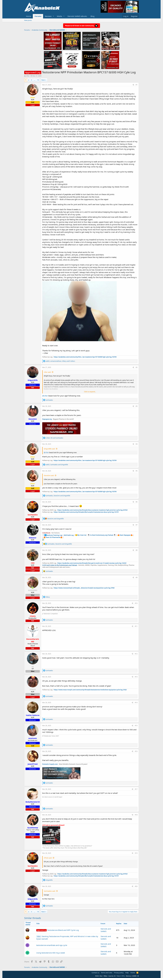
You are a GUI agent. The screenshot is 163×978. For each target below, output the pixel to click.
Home (28, 16)
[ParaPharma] (110, 60)
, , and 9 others (60, 361)
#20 (136, 886)
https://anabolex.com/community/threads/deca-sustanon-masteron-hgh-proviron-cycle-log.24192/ (92, 510)
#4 (136, 444)
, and (56, 465)
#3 (136, 406)
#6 (136, 502)
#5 (136, 471)
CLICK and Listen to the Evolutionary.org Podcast (59, 565)
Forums (38, 16)
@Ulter (45, 395)
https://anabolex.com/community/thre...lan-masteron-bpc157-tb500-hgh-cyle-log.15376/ (85, 357)
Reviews (48, 16)
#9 (136, 577)
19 (38, 80)
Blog (92, 16)
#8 (136, 550)
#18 (136, 815)
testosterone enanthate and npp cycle (51, 945)
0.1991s (122, 976)
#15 (136, 726)
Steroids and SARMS (106, 930)
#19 (136, 853)
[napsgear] (53, 41)
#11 (136, 626)
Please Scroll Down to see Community (79, 26)
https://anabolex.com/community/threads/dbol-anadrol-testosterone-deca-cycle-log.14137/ (86, 512)
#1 (136, 85)
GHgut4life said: (49, 449)
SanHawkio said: (49, 891)
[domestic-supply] (91, 41)
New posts (28, 20)
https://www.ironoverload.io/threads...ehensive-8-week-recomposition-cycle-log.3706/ (84, 588)
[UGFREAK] (53, 60)
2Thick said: (48, 858)
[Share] (133, 84)
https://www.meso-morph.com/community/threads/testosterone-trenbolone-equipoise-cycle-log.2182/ (90, 690)
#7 (136, 525)
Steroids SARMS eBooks (77, 16)
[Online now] (33, 588)
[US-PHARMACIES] (110, 41)
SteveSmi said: (49, 475)
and (54, 438)
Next (43, 80)
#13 (136, 677)
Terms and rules (106, 973)
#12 (136, 654)
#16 (136, 751)
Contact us (95, 973)
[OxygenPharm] (91, 60)
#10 (136, 603)
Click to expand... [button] (90, 392)
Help (127, 973)
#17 (136, 789)
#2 (136, 367)
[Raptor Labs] (72, 60)
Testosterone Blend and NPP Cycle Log (58, 930)
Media (59, 16)
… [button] (34, 80)
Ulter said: (47, 372)
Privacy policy (119, 973)
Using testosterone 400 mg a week (50, 953)
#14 (136, 703)
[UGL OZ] (72, 41)
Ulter (27, 76)
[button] (53, 16)
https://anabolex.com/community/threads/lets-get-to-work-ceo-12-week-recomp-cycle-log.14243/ (91, 563)
